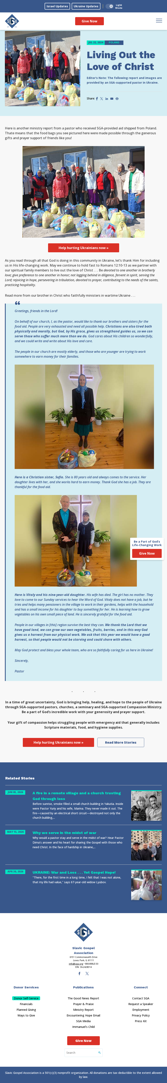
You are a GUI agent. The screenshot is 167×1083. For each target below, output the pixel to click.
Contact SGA (140, 998)
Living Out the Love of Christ (121, 60)
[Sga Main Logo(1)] (83, 932)
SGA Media (83, 1021)
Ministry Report (83, 1010)
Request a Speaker (140, 1004)
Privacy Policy (141, 1015)
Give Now (89, 21)
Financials (26, 1004)
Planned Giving (26, 1010)
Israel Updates (57, 6)
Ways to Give (26, 1015)
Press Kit (141, 1021)
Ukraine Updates (86, 6)
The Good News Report (83, 998)
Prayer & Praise (83, 1004)
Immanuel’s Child (83, 1027)
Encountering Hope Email (83, 1015)
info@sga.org (76, 963)
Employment (140, 1010)
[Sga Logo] (12, 21)
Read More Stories (120, 742)
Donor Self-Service (26, 998)
